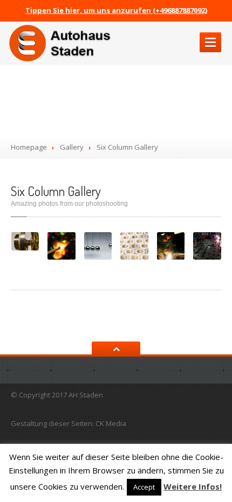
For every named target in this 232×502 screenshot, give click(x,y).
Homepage (29, 147)
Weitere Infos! (192, 486)
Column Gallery (56, 191)
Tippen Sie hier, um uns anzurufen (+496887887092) (116, 10)
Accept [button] (144, 487)
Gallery (72, 147)
